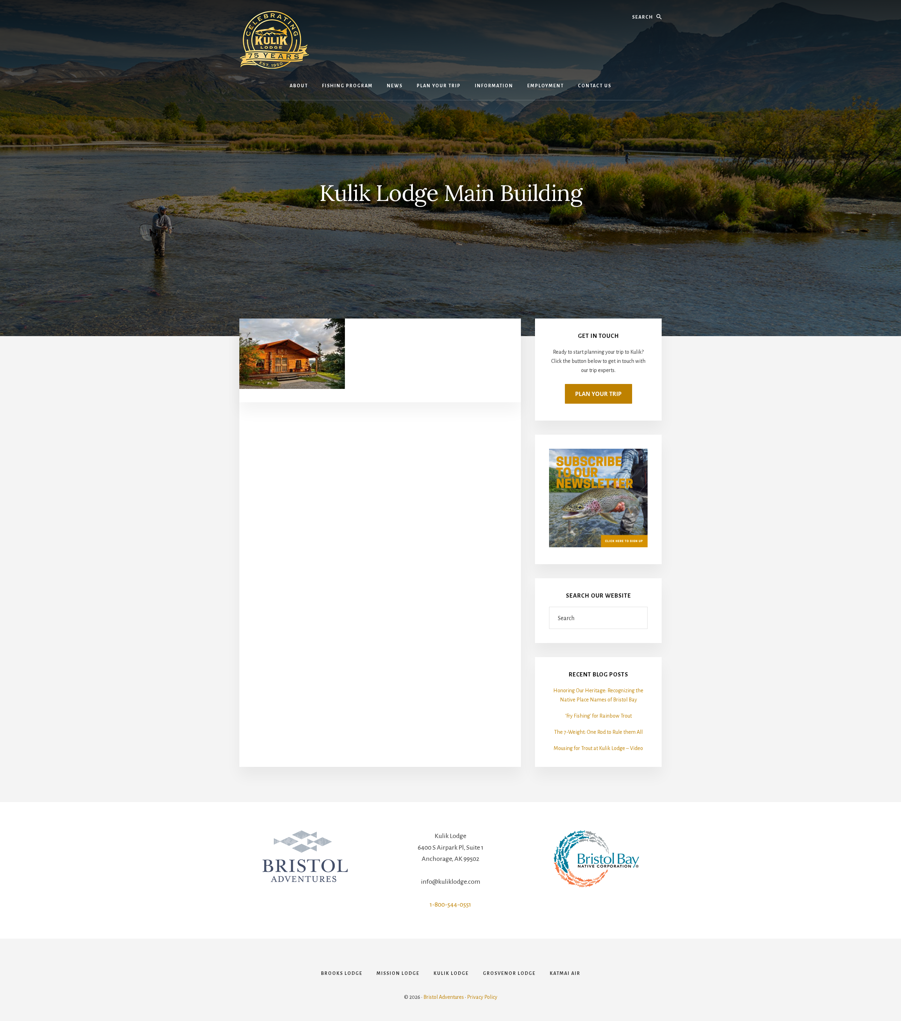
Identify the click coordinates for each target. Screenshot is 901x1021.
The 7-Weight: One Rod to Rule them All (598, 732)
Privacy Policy (482, 997)
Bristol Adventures (443, 997)
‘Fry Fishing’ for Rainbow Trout (598, 716)
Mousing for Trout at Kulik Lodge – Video (598, 748)
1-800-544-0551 (450, 904)
